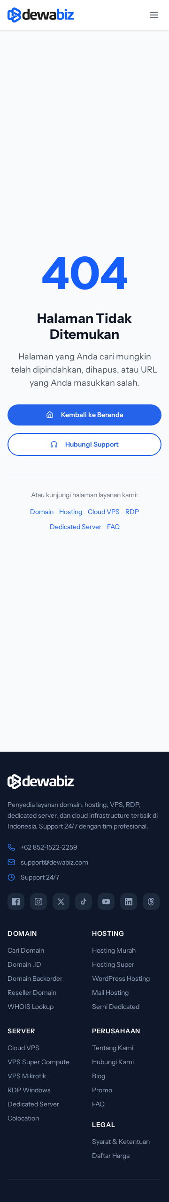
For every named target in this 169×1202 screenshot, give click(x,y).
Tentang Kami (112, 1048)
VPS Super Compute (38, 1062)
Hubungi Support (92, 444)
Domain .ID (24, 964)
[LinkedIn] (128, 901)
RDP (132, 512)
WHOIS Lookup (31, 1006)
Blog (98, 1076)
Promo (102, 1090)
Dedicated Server (75, 527)
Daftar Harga (111, 1155)
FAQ (113, 527)
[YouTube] (106, 901)
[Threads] (151, 901)
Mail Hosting (110, 992)
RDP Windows (29, 1090)
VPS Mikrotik (27, 1076)
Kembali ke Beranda (92, 415)
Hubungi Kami (113, 1062)
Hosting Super (113, 964)
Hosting (70, 512)
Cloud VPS (104, 512)
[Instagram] (38, 901)
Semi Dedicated (115, 1006)
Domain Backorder (35, 978)
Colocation (23, 1118)
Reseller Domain (32, 992)
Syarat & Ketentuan (121, 1141)
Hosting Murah (114, 950)
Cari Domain (26, 950)
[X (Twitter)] (61, 901)
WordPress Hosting (121, 978)
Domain (42, 512)
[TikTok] (83, 901)
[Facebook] (16, 901)
